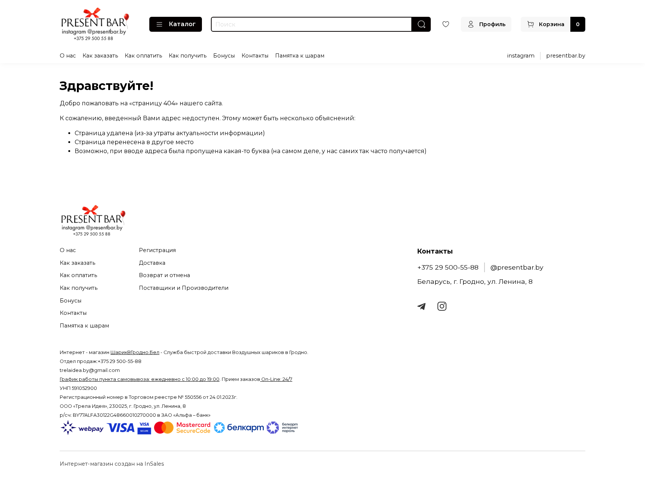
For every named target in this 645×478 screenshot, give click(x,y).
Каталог (182, 24)
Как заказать (100, 55)
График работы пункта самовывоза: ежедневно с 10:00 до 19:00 (139, 379)
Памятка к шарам (299, 55)
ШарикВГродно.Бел (134, 352)
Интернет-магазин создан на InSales (112, 463)
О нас (68, 55)
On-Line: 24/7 (276, 379)
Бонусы (224, 55)
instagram (521, 55)
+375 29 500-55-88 (448, 267)
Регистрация (157, 250)
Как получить (187, 55)
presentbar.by (565, 55)
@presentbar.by (516, 267)
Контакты (255, 55)
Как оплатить (143, 55)
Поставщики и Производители (183, 288)
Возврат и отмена (164, 275)
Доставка (152, 263)
